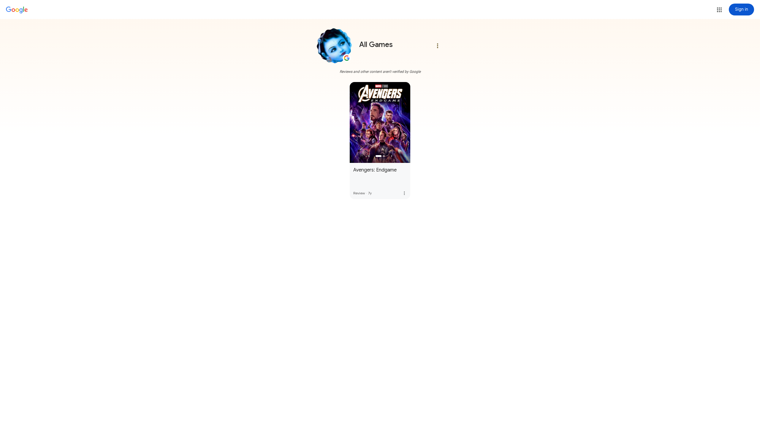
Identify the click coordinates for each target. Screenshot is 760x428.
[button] (719, 10)
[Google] (17, 10)
